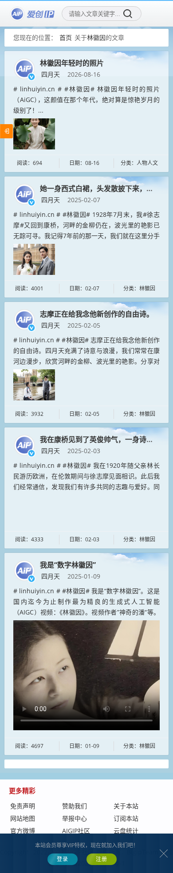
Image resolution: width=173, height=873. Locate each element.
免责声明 (22, 806)
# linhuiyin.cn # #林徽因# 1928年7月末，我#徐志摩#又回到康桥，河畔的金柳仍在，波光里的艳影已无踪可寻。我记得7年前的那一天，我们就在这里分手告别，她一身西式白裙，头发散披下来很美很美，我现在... (86, 235)
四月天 (50, 74)
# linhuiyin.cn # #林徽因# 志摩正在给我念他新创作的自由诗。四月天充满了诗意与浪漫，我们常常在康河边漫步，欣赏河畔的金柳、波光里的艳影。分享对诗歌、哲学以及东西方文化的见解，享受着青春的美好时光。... (86, 361)
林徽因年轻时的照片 (72, 63)
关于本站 (126, 806)
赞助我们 (74, 806)
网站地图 (22, 818)
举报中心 (74, 818)
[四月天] (24, 68)
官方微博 (22, 830)
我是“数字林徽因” (68, 565)
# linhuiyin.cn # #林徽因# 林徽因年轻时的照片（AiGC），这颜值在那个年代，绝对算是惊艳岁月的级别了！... (86, 99)
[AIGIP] (32, 14)
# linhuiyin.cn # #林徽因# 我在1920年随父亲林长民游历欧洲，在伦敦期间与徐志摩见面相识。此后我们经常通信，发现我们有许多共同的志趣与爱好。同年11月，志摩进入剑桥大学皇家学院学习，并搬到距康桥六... (86, 486)
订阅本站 (126, 818)
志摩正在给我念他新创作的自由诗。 (96, 314)
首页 (65, 37)
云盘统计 (126, 830)
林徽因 (96, 37)
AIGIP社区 (76, 830)
